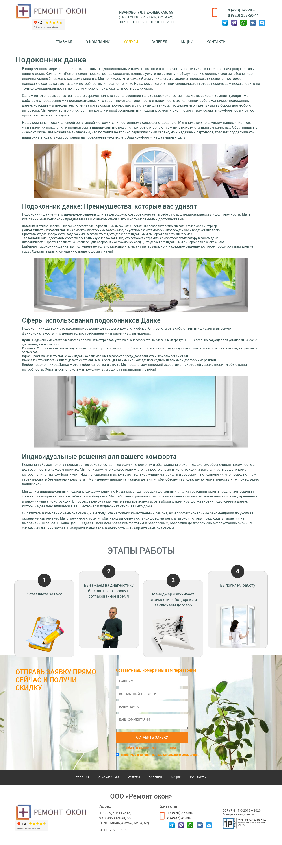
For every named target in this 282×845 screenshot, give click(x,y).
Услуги (131, 41)
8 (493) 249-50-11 (243, 10)
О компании (97, 41)
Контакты (216, 41)
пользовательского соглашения (175, 754)
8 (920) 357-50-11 (243, 15)
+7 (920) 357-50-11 (182, 813)
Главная (64, 41)
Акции (186, 41)
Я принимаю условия (160, 754)
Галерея (159, 41)
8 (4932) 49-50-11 (181, 818)
